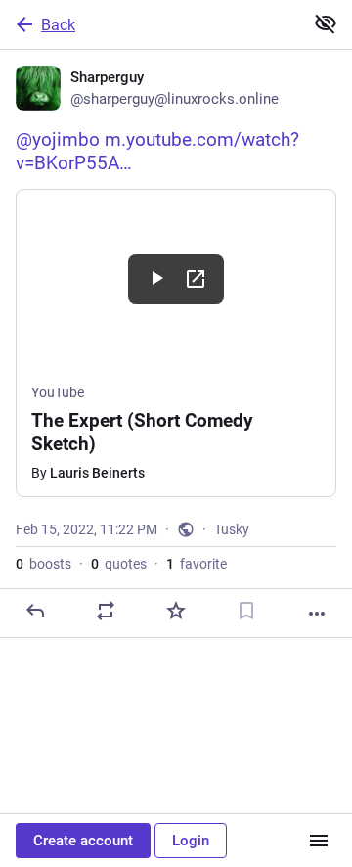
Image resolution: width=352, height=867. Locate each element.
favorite (196, 563)
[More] (317, 613)
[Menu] (318, 840)
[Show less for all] (325, 23)
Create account (83, 840)
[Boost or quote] (105, 610)
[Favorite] (176, 610)
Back (58, 25)
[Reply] (35, 610)
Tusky (231, 529)
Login (190, 840)
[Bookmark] (246, 610)
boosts (43, 563)
